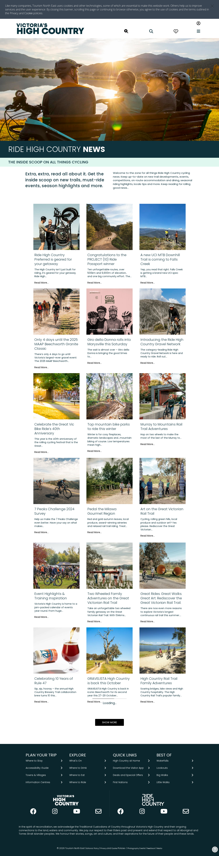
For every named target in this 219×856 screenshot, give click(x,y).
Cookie (28, 13)
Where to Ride (77, 782)
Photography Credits (136, 848)
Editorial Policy (92, 848)
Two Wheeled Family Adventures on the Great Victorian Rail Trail (108, 598)
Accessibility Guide (37, 768)
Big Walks (162, 775)
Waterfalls (163, 760)
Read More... (41, 282)
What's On (75, 760)
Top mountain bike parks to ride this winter (108, 426)
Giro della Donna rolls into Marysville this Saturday (109, 341)
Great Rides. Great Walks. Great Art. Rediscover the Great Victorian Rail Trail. (161, 598)
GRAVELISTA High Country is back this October (108, 680)
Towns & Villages (36, 775)
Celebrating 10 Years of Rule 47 (53, 680)
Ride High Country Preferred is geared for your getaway (53, 259)
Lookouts (162, 768)
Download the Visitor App (128, 768)
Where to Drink (78, 768)
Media (159, 848)
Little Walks (163, 782)
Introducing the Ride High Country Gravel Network (161, 341)
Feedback (151, 848)
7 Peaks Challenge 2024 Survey (54, 511)
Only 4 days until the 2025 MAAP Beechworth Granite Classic (56, 344)
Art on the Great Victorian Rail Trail (161, 511)
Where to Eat (77, 775)
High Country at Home (126, 760)
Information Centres (38, 782)
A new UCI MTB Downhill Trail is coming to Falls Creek (160, 259)
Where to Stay (34, 760)
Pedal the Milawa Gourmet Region (102, 511)
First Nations (120, 782)
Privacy (103, 848)
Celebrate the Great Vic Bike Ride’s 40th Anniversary (54, 429)
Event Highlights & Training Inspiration (50, 596)
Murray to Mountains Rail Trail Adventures (161, 426)
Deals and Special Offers (128, 775)
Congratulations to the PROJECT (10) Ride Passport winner (106, 259)
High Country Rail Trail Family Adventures (158, 680)
